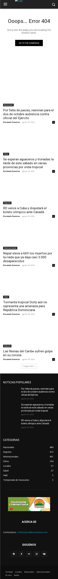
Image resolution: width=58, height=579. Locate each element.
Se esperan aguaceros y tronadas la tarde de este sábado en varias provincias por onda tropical (28, 163)
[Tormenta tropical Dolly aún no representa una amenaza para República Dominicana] (29, 285)
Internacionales (10, 248)
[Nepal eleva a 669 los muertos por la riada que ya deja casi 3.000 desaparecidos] (29, 236)
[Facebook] (21, 554)
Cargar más (28, 366)
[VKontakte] (44, 554)
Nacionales (8, 105)
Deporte (7, 203)
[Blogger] (14, 554)
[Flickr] (29, 554)
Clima (6, 154)
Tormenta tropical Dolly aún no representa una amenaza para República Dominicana (25, 306)
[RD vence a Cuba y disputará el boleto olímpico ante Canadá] (29, 191)
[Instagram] (37, 554)
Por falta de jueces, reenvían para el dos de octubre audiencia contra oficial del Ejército (28, 114)
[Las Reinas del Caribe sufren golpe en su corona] (29, 334)
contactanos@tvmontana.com (32, 532)
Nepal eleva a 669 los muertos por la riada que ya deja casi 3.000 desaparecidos (27, 257)
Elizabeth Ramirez (11, 122)
